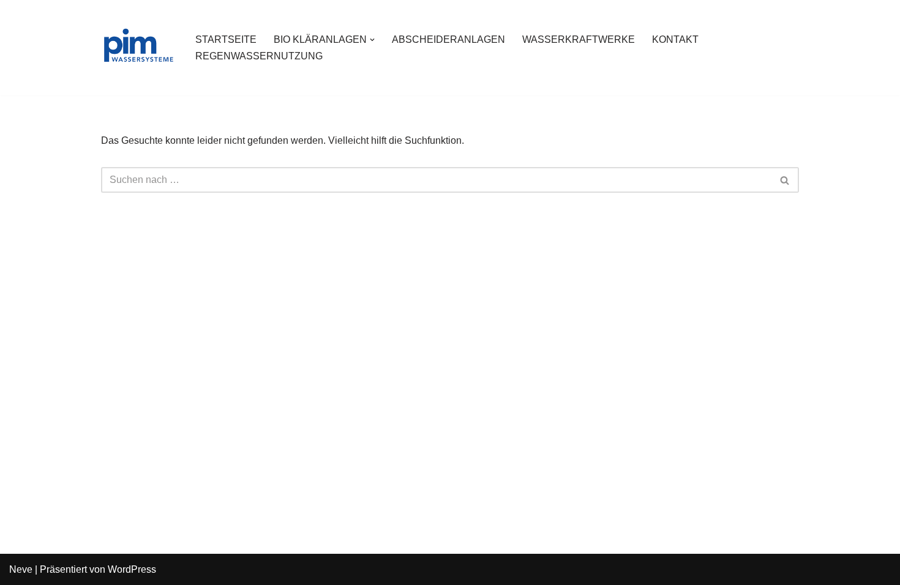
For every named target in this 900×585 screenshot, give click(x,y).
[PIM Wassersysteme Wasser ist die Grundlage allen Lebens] (137, 47)
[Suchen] (785, 180)
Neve (20, 569)
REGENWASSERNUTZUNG (259, 56)
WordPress (132, 569)
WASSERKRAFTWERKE (578, 39)
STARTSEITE (226, 39)
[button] (372, 39)
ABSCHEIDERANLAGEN (448, 39)
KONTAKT (675, 39)
